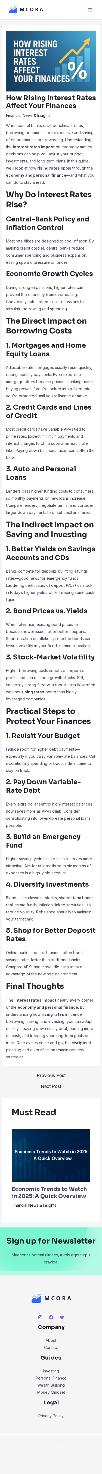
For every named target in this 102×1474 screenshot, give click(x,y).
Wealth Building (51, 1385)
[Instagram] (40, 1317)
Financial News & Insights (28, 115)
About (51, 1340)
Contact (51, 1347)
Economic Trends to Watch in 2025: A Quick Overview (49, 1193)
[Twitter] (62, 1317)
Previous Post (51, 1075)
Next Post (51, 1086)
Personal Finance (51, 1378)
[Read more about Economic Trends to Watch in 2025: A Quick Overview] (51, 1155)
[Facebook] (51, 1317)
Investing (51, 1371)
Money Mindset (51, 1392)
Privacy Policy (51, 1415)
